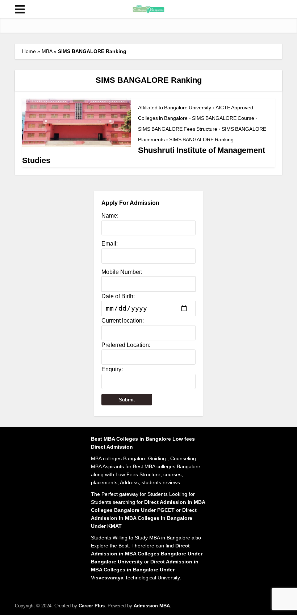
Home (29, 51)
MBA (47, 51)
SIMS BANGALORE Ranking (201, 139)
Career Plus (92, 605)
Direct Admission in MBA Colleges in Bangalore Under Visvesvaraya (144, 569)
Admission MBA (152, 605)
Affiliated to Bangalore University (174, 107)
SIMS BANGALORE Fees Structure (177, 129)
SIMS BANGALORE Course (223, 118)
